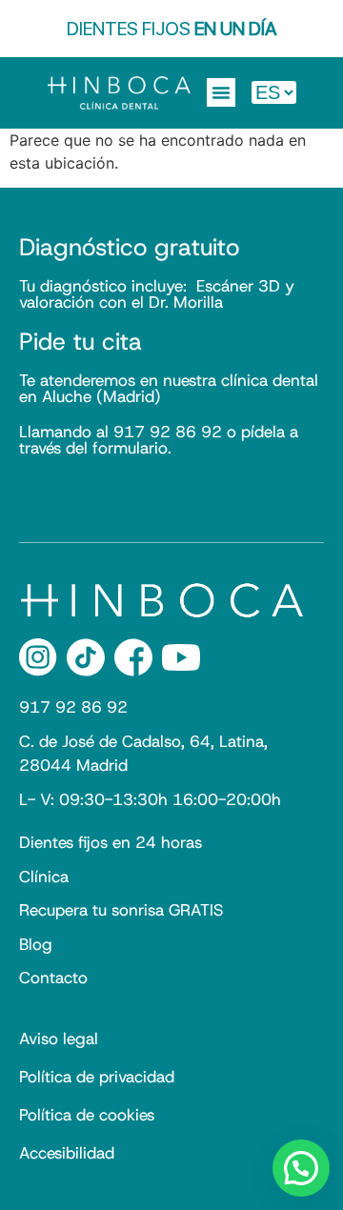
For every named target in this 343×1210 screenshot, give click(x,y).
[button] (221, 92)
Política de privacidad (96, 1076)
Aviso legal (58, 1038)
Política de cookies (86, 1114)
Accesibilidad (66, 1152)
